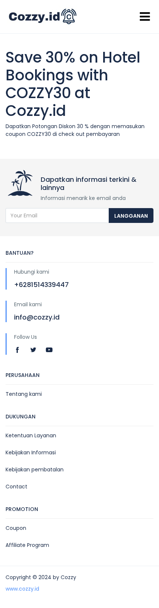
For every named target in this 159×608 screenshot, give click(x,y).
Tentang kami (24, 394)
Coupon (16, 528)
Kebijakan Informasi (31, 452)
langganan (131, 216)
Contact (16, 486)
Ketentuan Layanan (31, 435)
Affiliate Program (27, 545)
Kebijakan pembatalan (35, 469)
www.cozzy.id (22, 588)
